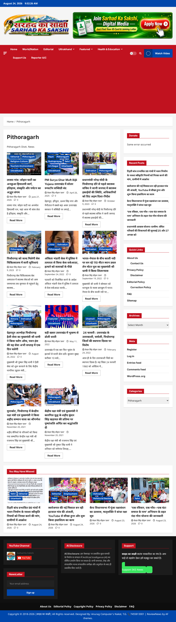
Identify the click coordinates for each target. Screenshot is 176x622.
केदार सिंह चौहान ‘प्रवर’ (17, 196)
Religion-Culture (19, 161)
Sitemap (132, 300)
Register (132, 349)
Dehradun (53, 152)
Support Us (19, 57)
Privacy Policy (135, 269)
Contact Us (136, 263)
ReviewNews (154, 614)
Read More (17, 219)
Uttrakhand (65, 49)
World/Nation (30, 49)
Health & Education (109, 49)
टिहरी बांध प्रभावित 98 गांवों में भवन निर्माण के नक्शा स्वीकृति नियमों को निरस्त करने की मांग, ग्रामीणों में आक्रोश (147, 175)
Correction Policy (140, 287)
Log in (130, 356)
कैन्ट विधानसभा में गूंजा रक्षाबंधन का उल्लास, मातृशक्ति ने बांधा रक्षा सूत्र (108, 512)
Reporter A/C (38, 57)
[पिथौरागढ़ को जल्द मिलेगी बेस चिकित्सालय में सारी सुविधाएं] (24, 242)
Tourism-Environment (21, 166)
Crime (51, 244)
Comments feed (136, 369)
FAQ (129, 293)
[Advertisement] (88, 88)
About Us (132, 257)
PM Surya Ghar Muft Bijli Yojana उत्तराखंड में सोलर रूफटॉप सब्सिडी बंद (61, 184)
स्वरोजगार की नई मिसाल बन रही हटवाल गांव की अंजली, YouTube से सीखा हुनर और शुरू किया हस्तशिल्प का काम (147, 190)
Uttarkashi (66, 166)
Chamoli (90, 318)
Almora (14, 318)
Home (13, 49)
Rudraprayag (55, 161)
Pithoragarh (28, 156)
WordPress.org (136, 376)
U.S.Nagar (53, 166)
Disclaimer (136, 275)
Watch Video (162, 53)
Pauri (51, 156)
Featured (85, 49)
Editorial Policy (136, 281)
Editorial (48, 49)
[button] (5, 53)
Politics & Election (102, 498)
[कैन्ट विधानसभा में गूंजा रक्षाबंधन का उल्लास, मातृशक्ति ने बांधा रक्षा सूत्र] (109, 490)
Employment (70, 493)
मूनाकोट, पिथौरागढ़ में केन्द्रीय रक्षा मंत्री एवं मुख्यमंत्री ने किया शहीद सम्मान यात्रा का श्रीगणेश (24, 415)
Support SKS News (132, 569)
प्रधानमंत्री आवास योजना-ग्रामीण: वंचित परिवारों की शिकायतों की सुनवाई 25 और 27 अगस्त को (148, 230)
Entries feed (134, 362)
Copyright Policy (83, 606)
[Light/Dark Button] (133, 53)
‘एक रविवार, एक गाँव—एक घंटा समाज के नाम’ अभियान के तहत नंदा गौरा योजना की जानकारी (147, 215)
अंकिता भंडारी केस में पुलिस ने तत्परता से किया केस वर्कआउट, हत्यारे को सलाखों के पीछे (61, 262)
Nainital (66, 152)
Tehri (67, 161)
